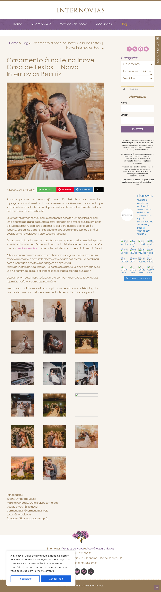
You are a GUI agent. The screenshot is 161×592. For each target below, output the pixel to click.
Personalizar (25, 579)
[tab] (137, 64)
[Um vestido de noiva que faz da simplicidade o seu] (133, 252)
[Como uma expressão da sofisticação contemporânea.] (124, 269)
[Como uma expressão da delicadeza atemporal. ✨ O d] (133, 269)
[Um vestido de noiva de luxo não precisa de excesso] (124, 243)
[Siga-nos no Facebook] (84, 571)
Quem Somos (41, 24)
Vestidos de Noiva (73, 548)
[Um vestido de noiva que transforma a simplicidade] (150, 252)
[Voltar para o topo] (156, 587)
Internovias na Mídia (137, 71)
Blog (123, 24)
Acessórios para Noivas (100, 548)
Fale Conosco (23, 32)
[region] (40, 568)
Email (124, 115)
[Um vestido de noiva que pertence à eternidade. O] (124, 252)
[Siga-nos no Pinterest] (77, 571)
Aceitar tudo (56, 579)
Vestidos (129, 78)
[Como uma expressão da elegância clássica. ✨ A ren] (150, 269)
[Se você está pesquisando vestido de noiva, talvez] (133, 243)
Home (17, 24)
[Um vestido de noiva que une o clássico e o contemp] (150, 260)
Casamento (131, 64)
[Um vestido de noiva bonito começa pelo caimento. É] (142, 260)
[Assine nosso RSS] (91, 571)
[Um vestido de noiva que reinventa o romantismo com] (142, 252)
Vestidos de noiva (73, 24)
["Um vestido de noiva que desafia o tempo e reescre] (150, 243)
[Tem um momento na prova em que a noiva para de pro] (133, 260)
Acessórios (104, 24)
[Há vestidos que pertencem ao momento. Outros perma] (142, 243)
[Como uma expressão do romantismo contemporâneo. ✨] (142, 269)
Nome (124, 103)
